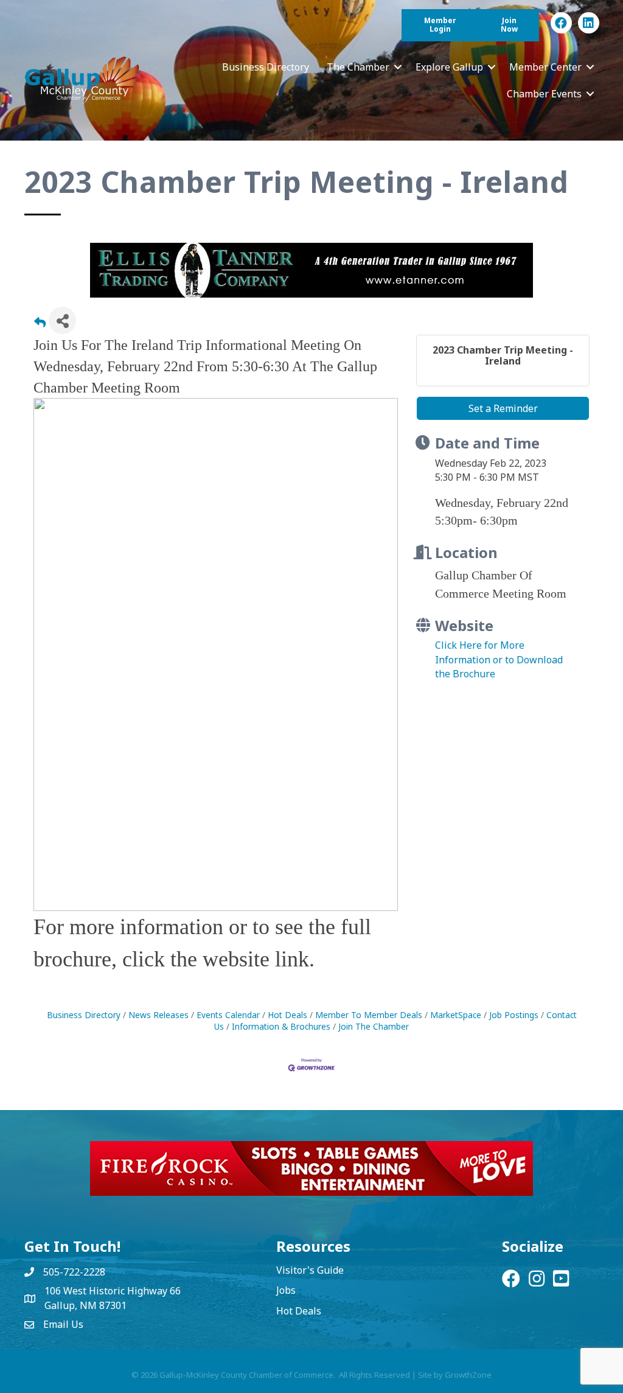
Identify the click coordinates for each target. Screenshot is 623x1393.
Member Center (545, 67)
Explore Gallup (449, 67)
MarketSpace (455, 1015)
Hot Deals (287, 1015)
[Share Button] (62, 320)
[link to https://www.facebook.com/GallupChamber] (561, 22)
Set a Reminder (503, 408)
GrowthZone (468, 1374)
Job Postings (513, 1015)
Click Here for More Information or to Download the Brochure (499, 659)
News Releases (158, 1015)
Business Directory (265, 67)
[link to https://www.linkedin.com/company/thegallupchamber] (588, 22)
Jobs (286, 1290)
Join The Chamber (373, 1026)
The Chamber (358, 67)
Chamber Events (544, 93)
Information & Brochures (281, 1026)
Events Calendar (228, 1015)
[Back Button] (40, 324)
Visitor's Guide (310, 1270)
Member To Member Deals (368, 1015)
